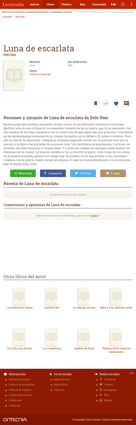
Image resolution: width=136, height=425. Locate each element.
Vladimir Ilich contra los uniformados (116, 350)
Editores (59, 389)
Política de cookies (20, 389)
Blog (82, 4)
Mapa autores (62, 379)
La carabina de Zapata (20, 307)
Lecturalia (7, 16)
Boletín (107, 400)
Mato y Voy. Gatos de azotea (116, 307)
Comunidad (99, 4)
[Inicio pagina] (131, 373)
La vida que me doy (84, 307)
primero (94, 215)
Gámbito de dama (84, 348)
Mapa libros (61, 384)
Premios (66, 4)
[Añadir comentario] (126, 103)
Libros (50, 4)
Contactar (15, 405)
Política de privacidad (22, 384)
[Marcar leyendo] (95, 103)
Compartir (55, 173)
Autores (34, 4)
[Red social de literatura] (13, 4)
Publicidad (15, 400)
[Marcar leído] (106, 103)
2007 (70, 65)
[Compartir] (113, 4)
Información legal (19, 379)
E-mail (115, 173)
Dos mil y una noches (19, 348)
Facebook (110, 379)
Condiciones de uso (20, 395)
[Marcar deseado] (116, 103)
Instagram (109, 389)
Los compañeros (52, 348)
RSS (106, 395)
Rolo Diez (20, 16)
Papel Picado (52, 307)
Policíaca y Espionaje (40, 74)
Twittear (85, 173)
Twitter (108, 384)
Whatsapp (25, 173)
